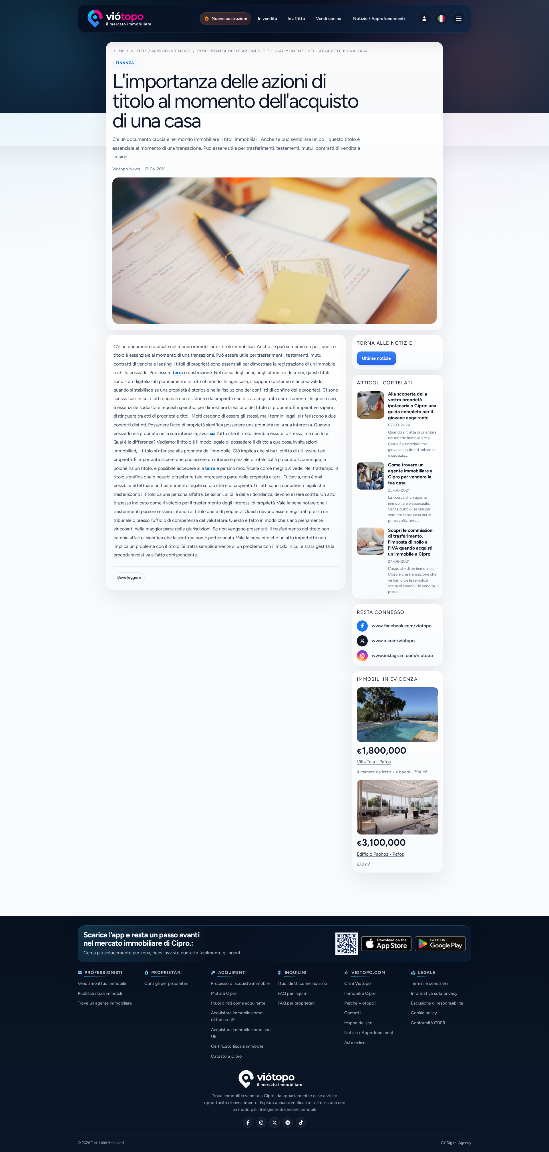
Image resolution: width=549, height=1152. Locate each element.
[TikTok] (301, 1122)
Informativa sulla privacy (434, 993)
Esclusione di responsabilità (437, 1003)
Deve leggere (129, 577)
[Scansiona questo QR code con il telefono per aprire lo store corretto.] (346, 944)
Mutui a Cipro (224, 993)
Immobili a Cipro (360, 993)
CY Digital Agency (456, 1143)
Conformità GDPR (428, 1022)
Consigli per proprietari (166, 983)
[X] (274, 1122)
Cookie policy (424, 1012)
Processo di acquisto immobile (240, 983)
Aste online (354, 1042)
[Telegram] (288, 1122)
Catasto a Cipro (226, 1056)
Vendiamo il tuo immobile (102, 983)
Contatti (352, 1012)
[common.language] (441, 18)
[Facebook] (248, 1122)
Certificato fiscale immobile (237, 1046)
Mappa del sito (358, 1022)
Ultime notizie (376, 358)
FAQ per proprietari (296, 1003)
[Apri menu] (459, 18)
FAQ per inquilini (293, 993)
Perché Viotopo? (360, 1003)
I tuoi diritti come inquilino (302, 983)
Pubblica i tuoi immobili (100, 993)
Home (118, 51)
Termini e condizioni (429, 983)
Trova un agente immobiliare (105, 1003)
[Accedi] (424, 18)
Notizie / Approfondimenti (160, 51)
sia (213, 433)
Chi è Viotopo (357, 983)
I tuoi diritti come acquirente (238, 1003)
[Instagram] (261, 1122)
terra (178, 372)
